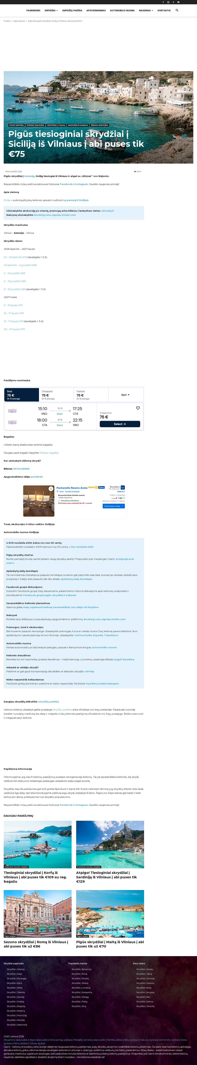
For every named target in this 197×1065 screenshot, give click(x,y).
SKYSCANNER (21, 468)
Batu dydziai (130, 1040)
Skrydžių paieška (72, 10)
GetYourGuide (83, 635)
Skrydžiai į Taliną (144, 974)
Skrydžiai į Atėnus (144, 1001)
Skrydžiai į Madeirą (16, 1011)
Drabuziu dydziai (148, 1040)
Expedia (98, 635)
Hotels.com (69, 214)
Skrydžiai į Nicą (79, 1006)
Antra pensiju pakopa (61, 1040)
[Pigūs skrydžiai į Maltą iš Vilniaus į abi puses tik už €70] (110, 914)
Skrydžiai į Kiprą (14, 983)
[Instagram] (168, 2)
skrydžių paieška (48, 701)
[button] (177, 10)
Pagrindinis (33, 10)
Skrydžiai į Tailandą (16, 992)
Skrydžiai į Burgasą (145, 992)
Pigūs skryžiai (19, 21)
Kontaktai (164, 10)
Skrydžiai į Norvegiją (16, 978)
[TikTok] (173, 2)
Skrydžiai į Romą (79, 974)
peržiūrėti (37, 476)
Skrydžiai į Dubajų (144, 969)
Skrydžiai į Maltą (14, 987)
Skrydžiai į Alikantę (145, 983)
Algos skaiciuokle (39, 1040)
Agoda (56, 214)
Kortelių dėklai (114, 1040)
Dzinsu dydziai (37, 1043)
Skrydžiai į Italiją (56, 125)
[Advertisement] (98, 46)
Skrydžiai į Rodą (143, 987)
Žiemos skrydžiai (99, 125)
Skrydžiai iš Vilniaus (78, 125)
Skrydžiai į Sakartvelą (17, 1024)
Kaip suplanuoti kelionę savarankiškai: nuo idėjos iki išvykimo (61, 607)
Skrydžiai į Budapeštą (82, 992)
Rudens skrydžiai (35, 125)
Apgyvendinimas (96, 10)
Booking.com (92, 619)
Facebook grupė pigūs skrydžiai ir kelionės (49, 595)
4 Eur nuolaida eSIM (81, 546)
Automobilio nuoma (122, 10)
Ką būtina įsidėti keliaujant (102, 683)
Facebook (66, 184)
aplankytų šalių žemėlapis (76, 579)
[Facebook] (163, 2)
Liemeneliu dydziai (169, 1040)
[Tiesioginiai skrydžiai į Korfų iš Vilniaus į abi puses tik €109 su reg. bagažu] (38, 844)
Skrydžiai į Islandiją (16, 1020)
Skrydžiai (50, 10)
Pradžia (7, 21)
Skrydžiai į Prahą (79, 1001)
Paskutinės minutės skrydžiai (16, 867)
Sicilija (7, 200)
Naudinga (145, 10)
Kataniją (29, 176)
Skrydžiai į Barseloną (81, 969)
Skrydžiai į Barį (143, 997)
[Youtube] (178, 2)
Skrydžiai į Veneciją (145, 978)
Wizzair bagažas (49, 452)
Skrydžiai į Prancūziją (17, 1015)
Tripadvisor (111, 635)
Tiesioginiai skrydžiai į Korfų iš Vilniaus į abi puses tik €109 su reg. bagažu (35, 877)
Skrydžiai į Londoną (81, 987)
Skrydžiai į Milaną (80, 983)
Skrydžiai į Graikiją (15, 1001)
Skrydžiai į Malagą (80, 997)
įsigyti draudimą (124, 659)
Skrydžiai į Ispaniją (15, 997)
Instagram (81, 184)
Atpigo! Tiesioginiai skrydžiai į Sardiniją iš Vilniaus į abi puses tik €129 (106, 877)
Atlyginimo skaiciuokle (16, 1040)
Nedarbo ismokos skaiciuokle (89, 1040)
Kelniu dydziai (20, 1043)
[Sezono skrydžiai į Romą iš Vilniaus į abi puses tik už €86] (38, 914)
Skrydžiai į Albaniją (15, 969)
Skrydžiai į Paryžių (80, 978)
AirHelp (89, 671)
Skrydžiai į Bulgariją (16, 1006)
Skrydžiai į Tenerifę (145, 1006)
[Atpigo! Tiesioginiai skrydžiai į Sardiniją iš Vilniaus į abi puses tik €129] (110, 844)
